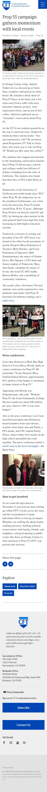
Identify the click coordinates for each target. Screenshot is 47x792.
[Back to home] (17, 5)
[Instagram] (10, 742)
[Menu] (42, 4)
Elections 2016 (27, 35)
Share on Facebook (5, 564)
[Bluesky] (24, 742)
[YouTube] (17, 742)
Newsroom (9, 586)
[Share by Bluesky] (10, 564)
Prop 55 (39, 35)
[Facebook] (4, 742)
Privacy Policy (8, 767)
